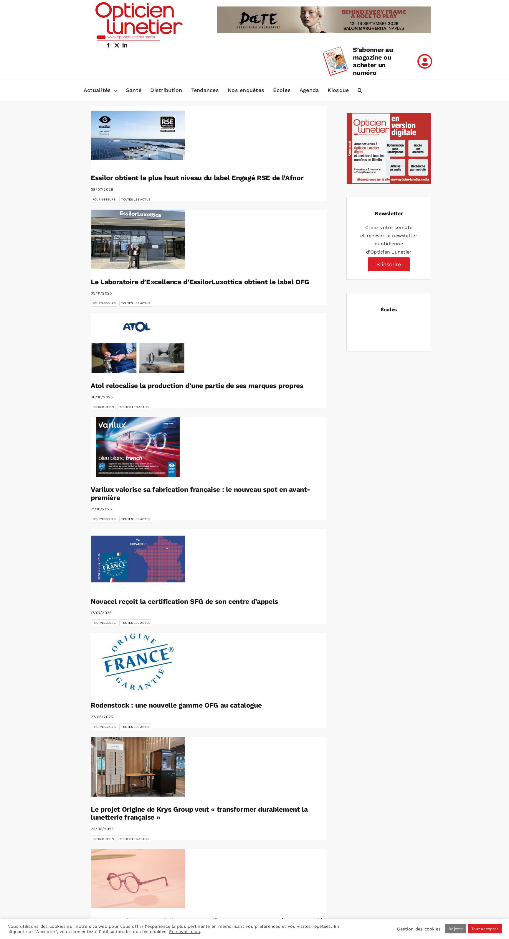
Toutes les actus (135, 199)
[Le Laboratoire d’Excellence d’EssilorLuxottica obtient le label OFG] (138, 239)
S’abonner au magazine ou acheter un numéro (373, 61)
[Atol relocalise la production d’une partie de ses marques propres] (138, 343)
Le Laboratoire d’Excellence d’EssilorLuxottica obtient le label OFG (200, 282)
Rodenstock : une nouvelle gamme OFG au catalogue (176, 705)
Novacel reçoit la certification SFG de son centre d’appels (184, 602)
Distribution (103, 407)
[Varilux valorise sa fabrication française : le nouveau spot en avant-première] (138, 447)
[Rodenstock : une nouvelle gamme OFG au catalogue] (138, 663)
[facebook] (108, 45)
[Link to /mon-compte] (424, 61)
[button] (360, 90)
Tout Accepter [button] (484, 929)
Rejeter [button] (456, 929)
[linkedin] (125, 45)
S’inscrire (388, 264)
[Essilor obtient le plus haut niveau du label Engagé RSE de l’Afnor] (138, 135)
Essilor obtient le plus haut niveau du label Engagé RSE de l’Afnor (197, 178)
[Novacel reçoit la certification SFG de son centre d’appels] (138, 559)
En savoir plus (184, 931)
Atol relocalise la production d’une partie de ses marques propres (197, 386)
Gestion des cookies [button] (419, 929)
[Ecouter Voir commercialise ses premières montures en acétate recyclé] (138, 879)
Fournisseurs (103, 199)
